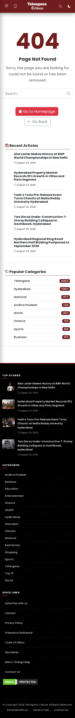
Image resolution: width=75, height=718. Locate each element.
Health (9, 510)
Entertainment (14, 496)
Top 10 (9, 573)
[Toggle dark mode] (69, 6)
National (10, 538)
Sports (9, 559)
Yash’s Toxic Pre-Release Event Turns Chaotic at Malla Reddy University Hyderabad (38, 198)
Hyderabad (12, 517)
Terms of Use (41, 710)
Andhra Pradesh (15, 475)
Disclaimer (12, 652)
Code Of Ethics (15, 642)
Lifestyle (10, 531)
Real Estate (12, 545)
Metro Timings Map (17, 662)
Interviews (11, 524)
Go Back (39, 121)
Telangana (12, 566)
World (9, 580)
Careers (10, 613)
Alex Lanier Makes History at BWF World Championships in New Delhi (41, 156)
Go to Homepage (38, 111)
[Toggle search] (60, 6)
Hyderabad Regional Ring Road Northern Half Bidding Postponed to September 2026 (41, 242)
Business (10, 482)
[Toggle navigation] (6, 6)
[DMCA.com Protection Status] (37, 682)
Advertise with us (16, 603)
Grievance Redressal (19, 633)
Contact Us (12, 672)
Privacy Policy (14, 623)
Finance (10, 503)
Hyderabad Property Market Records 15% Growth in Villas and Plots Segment (39, 176)
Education (11, 489)
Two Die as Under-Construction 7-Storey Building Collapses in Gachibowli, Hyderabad (40, 220)
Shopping (11, 552)
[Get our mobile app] (15, 6)
